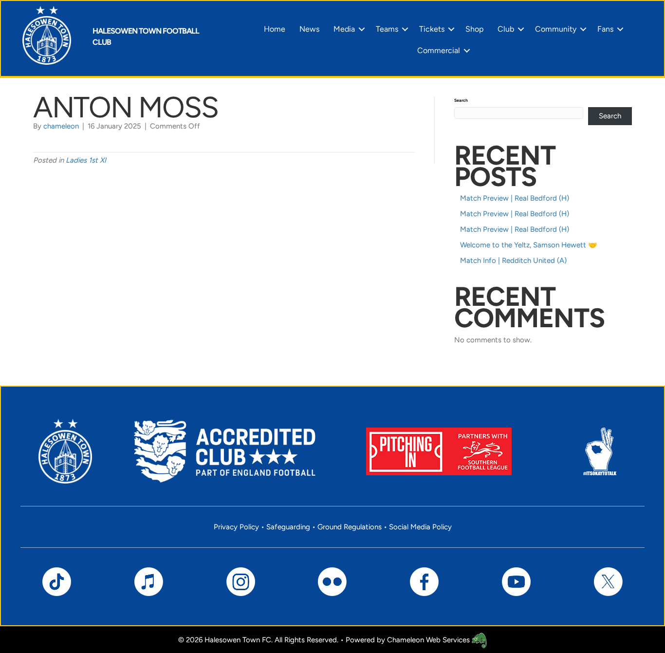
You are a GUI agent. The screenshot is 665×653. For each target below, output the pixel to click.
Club (506, 29)
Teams (387, 29)
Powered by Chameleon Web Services (409, 639)
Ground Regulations (349, 526)
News (309, 29)
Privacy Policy (236, 526)
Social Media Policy (420, 526)
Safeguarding (288, 526)
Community (555, 29)
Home (274, 29)
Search (461, 100)
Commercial (438, 50)
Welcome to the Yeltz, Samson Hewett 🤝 (528, 245)
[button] (362, 29)
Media (344, 29)
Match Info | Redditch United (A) (513, 260)
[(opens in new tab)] (439, 450)
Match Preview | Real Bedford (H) (514, 198)
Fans (605, 29)
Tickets (431, 29)
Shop (474, 29)
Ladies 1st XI (86, 160)
